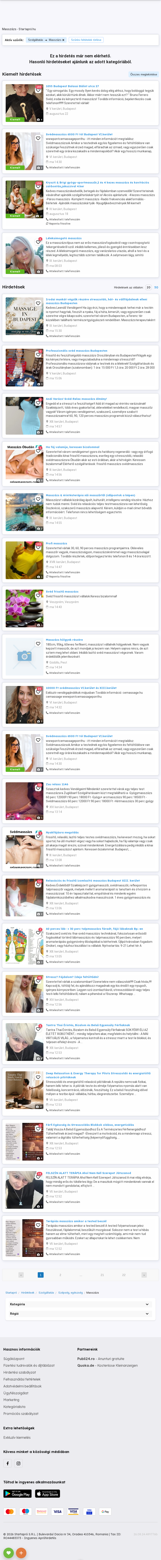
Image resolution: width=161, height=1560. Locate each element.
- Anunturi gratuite (100, 1359)
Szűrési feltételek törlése (86, 39)
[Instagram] (18, 1463)
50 (156, 287)
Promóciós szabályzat (20, 1413)
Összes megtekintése (143, 74)
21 (102, 1275)
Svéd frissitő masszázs (62, 591)
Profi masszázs (56, 543)
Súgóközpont (13, 1359)
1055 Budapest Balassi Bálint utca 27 (72, 86)
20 (148, 287)
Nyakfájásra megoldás (62, 832)
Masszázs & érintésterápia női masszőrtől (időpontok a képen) (90, 495)
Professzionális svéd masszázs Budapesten (76, 350)
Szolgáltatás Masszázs (44, 40)
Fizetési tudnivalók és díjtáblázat (29, 1365)
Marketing (11, 1400)
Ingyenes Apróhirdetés (40, 1538)
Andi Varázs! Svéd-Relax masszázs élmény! (76, 398)
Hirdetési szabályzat (19, 1372)
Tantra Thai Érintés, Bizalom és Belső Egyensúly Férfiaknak (88, 1025)
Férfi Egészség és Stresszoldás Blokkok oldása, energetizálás (90, 1124)
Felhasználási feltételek (21, 1379)
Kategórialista (14, 1407)
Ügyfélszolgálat (15, 1393)
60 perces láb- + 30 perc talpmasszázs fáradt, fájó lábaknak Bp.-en (94, 928)
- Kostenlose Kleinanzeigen (107, 1365)
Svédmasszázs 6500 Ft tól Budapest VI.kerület (79, 134)
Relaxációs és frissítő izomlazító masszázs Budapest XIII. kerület (93, 880)
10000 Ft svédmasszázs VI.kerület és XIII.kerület (81, 688)
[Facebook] (8, 1463)
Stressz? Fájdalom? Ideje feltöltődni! (72, 977)
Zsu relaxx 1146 (57, 784)
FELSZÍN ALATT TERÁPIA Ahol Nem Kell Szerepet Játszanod (88, 1173)
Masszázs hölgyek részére (64, 639)
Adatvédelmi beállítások (22, 1386)
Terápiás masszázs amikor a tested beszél (76, 1221)
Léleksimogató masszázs (64, 238)
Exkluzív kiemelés (17, 1437)
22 (124, 1275)
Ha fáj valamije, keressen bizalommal (72, 447)
